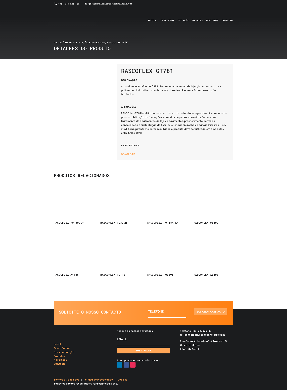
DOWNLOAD (128, 154)
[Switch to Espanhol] (228, 6)
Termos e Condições (66, 379)
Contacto (227, 20)
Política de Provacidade (98, 379)
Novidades (212, 20)
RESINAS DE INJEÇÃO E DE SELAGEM (84, 42)
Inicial (152, 20)
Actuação (183, 20)
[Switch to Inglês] (222, 6)
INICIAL (58, 42)
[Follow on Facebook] (126, 365)
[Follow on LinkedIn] (119, 365)
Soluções (197, 20)
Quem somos (167, 20)
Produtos (59, 356)
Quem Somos (62, 348)
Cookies (122, 379)
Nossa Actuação (64, 352)
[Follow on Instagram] (133, 365)
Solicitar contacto (211, 311)
